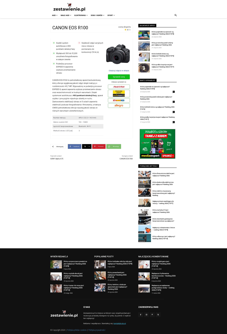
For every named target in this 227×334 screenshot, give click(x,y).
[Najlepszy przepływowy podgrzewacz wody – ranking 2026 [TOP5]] (144, 288)
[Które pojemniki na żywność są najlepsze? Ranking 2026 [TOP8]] (144, 35)
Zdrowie (141, 232)
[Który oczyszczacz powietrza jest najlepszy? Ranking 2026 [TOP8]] (56, 264)
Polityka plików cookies (76, 330)
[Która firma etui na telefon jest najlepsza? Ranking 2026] (144, 175)
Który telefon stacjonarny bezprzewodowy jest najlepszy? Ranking (164, 193)
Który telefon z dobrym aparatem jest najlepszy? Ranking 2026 (117, 287)
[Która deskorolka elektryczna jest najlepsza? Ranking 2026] (144, 184)
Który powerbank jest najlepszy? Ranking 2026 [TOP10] (117, 275)
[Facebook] (140, 314)
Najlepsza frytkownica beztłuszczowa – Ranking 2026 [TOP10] (164, 276)
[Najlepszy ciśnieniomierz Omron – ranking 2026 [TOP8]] (144, 229)
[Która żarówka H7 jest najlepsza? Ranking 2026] (144, 211)
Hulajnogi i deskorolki (142, 186)
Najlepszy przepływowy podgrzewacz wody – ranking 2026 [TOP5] (163, 288)
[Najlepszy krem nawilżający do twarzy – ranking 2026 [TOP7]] (144, 203)
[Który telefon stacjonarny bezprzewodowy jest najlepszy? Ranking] (144, 192)
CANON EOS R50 (126, 159)
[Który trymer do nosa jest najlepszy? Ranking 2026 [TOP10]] (56, 288)
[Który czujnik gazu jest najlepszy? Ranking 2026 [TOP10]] (144, 264)
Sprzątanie (142, 241)
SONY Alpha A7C (56, 159)
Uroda (140, 206)
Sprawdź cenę (119, 77)
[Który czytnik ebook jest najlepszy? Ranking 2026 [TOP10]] (56, 276)
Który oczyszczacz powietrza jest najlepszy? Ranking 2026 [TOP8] (75, 263)
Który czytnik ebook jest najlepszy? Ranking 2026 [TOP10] (73, 276)
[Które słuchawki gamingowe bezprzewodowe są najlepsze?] (144, 220)
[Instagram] (146, 314)
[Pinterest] (152, 314)
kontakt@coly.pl (120, 323)
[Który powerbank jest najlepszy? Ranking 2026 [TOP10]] (100, 275)
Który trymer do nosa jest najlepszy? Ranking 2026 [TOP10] (74, 288)
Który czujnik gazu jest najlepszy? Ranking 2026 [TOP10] (161, 263)
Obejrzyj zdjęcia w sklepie (119, 71)
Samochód (142, 215)
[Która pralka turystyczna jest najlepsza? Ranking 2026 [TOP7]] (144, 67)
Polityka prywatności (96, 330)
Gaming (141, 223)
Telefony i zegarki (144, 178)
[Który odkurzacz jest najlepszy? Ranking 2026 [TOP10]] (144, 238)
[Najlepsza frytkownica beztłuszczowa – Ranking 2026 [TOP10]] (144, 276)
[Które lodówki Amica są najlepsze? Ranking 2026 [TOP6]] (144, 57)
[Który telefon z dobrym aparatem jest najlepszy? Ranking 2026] (100, 287)
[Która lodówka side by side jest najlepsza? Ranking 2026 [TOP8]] (100, 264)
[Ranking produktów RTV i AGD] (72, 7)
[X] (158, 314)
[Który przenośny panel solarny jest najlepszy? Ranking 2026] (144, 46)
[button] (176, 15)
